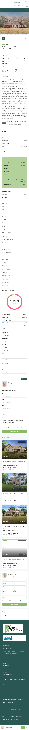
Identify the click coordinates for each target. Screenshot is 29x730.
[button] (22, 38)
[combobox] (14, 414)
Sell (3, 670)
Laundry (5, 256)
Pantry (4, 262)
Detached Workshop (7, 232)
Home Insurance (5, 363)
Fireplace (5, 242)
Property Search (6, 667)
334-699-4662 (13, 385)
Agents (4, 663)
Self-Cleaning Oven (7, 275)
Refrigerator (5, 272)
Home (4, 658)
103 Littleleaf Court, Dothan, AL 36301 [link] (13, 493)
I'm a (3, 411)
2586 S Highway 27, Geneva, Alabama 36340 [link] (14, 461)
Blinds (4, 216)
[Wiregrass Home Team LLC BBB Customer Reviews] (8, 638)
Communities (6, 665)
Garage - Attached (7, 246)
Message (4, 417)
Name (3, 393)
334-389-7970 (21, 385)
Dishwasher (5, 236)
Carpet (4, 219)
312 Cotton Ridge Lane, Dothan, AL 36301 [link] (14, 526)
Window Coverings (7, 285)
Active (19, 474)
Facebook (12, 709)
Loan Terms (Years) (6, 351)
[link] (14, 449)
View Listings (24, 378)
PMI (2, 369)
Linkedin (19, 709)
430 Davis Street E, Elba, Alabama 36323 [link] (13, 559)
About (4, 661)
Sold (7, 44)
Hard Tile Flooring (7, 252)
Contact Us (5, 672)
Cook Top (5, 226)
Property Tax (4, 357)
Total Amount (5, 332)
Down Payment (5, 338)
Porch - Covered (6, 269)
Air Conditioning (6, 209)
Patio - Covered (6, 266)
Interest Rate (4, 344)
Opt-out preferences (7, 674)
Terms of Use (20, 428)
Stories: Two (6, 282)
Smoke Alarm (6, 279)
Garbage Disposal (7, 249)
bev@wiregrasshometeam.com (6, 4)
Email (3, 405)
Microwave (5, 259)
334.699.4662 (6, 3)
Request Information (14, 431)
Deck (4, 229)
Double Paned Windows (8, 239)
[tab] (3, 38)
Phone (3, 399)
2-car (4, 206)
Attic (4, 213)
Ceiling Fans (5, 223)
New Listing (23, 474)
